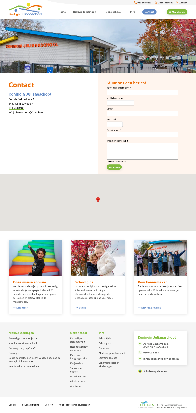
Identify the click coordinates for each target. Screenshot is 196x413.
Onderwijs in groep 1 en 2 (22, 348)
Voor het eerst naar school (23, 343)
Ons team (75, 386)
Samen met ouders (76, 370)
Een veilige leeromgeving (77, 340)
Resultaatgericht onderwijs (79, 348)
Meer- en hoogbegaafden (78, 356)
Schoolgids (105, 343)
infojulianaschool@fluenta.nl (26, 112)
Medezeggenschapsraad (112, 353)
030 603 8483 (16, 108)
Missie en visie (77, 381)
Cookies (12, 404)
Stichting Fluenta (108, 357)
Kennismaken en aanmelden (24, 366)
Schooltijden (105, 338)
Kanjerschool (77, 363)
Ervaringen (14, 353)
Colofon (49, 404)
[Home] (27, 9)
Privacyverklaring (30, 404)
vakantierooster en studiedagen (109, 364)
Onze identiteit (78, 376)
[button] (98, 200)
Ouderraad (104, 348)
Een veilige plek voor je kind (23, 338)
